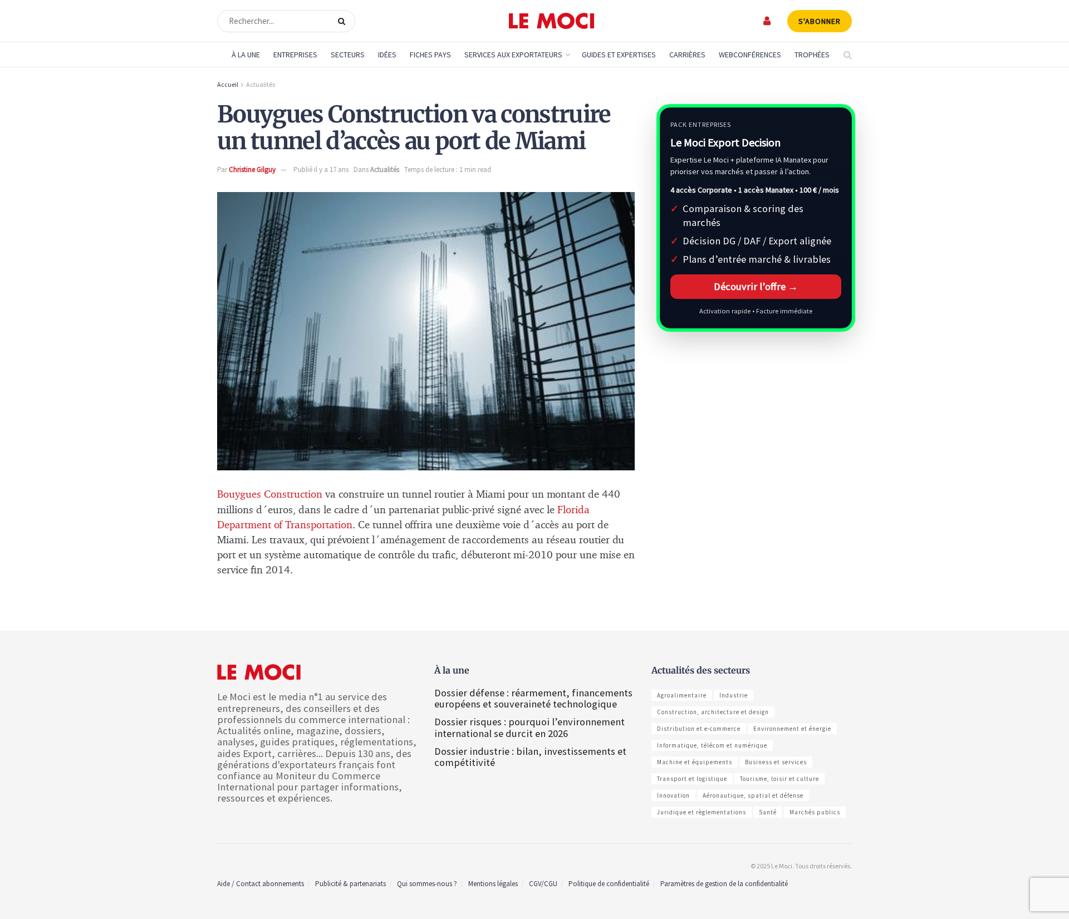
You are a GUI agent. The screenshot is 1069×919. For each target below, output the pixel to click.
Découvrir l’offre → (756, 286)
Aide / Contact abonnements (260, 883)
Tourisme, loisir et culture (779, 779)
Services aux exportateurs (513, 55)
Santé (768, 812)
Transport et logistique (692, 779)
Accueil (227, 84)
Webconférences (750, 55)
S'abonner (819, 21)
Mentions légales (493, 883)
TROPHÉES (812, 55)
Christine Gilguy (252, 169)
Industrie (733, 695)
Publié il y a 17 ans (321, 169)
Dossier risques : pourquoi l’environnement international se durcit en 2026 (529, 727)
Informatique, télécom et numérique (712, 745)
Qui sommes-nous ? (427, 883)
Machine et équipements (694, 762)
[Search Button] (343, 21)
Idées (387, 55)
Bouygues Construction (269, 494)
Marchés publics (815, 812)
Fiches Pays (430, 55)
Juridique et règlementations (701, 812)
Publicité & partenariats (350, 883)
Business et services (776, 762)
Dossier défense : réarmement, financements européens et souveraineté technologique (533, 698)
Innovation (673, 795)
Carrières (687, 55)
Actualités (260, 84)
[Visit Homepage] (551, 21)
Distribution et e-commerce (699, 729)
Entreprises (295, 55)
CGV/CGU (543, 883)
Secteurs (348, 55)
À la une (246, 55)
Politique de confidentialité (608, 883)
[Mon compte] (767, 20)
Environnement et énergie (792, 729)
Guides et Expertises (619, 55)
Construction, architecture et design (713, 712)
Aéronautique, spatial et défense (753, 795)
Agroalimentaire (682, 695)
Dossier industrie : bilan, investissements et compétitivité (530, 757)
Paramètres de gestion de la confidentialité (724, 883)
